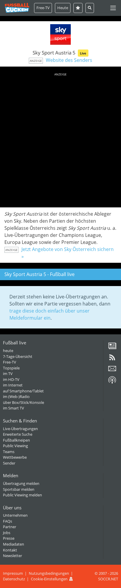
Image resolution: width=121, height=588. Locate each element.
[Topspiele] (78, 8)
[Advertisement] (60, 139)
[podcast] (112, 382)
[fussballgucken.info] (17, 8)
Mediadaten (13, 544)
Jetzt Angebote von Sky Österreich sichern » (67, 253)
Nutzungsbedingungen (49, 573)
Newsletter (12, 555)
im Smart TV (13, 408)
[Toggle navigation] (113, 8)
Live (83, 53)
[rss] (112, 359)
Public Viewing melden (22, 495)
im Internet (13, 385)
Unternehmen (15, 515)
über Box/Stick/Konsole (23, 402)
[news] (112, 348)
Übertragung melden (21, 483)
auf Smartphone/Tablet (23, 391)
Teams (8, 451)
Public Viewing (15, 445)
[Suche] (89, 8)
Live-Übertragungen (20, 428)
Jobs (6, 532)
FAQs (7, 521)
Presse (8, 538)
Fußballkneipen (16, 440)
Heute (62, 7)
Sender (9, 463)
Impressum (13, 573)
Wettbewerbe (15, 457)
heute (8, 350)
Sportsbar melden (18, 489)
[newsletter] (112, 370)
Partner (9, 526)
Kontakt (10, 550)
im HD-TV (11, 379)
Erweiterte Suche (17, 434)
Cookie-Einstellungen (49, 579)
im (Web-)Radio (16, 396)
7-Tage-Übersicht (17, 356)
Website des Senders (69, 60)
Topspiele (11, 368)
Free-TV (43, 7)
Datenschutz (14, 579)
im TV (8, 373)
